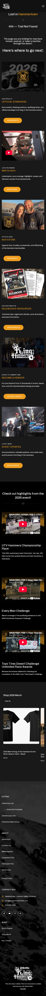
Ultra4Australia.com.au (10, 822)
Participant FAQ (8, 864)
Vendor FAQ (6, 870)
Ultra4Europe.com (9, 816)
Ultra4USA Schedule (14, 809)
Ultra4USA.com (8, 803)
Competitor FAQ (8, 858)
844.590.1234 (10, 905)
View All (7, 701)
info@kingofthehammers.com (16, 901)
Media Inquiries (7, 851)
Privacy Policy (7, 878)
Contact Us (6, 845)
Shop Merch (6, 934)
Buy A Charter (7, 928)
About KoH (6, 839)
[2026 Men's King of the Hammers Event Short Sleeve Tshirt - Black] (21, 726)
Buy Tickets (6, 941)
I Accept (23, 989)
